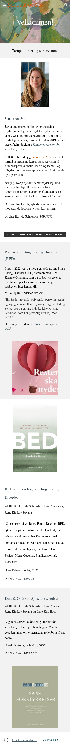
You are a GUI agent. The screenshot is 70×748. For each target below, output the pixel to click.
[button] (4, 4)
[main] (35, 21)
